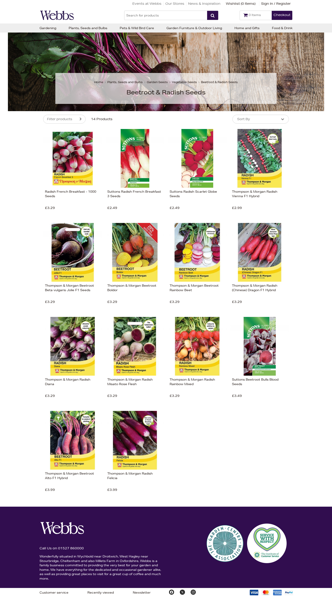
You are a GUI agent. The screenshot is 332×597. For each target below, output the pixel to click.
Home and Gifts (247, 28)
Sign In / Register (276, 4)
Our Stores (174, 4)
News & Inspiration (204, 4)
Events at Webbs (146, 4)
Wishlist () (240, 4)
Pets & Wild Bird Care (137, 28)
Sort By (243, 119)
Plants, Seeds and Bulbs (88, 28)
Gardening (48, 28)
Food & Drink (282, 28)
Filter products (59, 119)
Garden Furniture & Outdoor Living (194, 28)
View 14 (24, 267)
